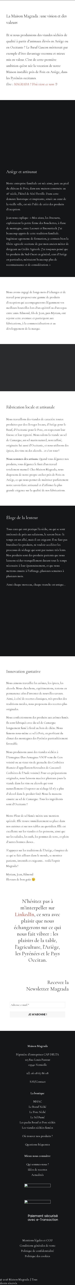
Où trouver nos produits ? (37, 1136)
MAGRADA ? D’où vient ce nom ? (35, 84)
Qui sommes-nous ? (37, 1164)
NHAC (37, 1101)
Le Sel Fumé (38, 1117)
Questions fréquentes (37, 1144)
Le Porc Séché (37, 1112)
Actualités (37, 1175)
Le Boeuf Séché (37, 1107)
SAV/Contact (38, 1082)
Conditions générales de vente (37, 1245)
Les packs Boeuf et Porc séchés (37, 1122)
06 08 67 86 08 (39, 1073)
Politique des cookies (37, 1256)
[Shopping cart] (56, 5)
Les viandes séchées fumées (37, 1127)
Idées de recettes (37, 1169)
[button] (67, 5)
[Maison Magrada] (13, 5)
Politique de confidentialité (37, 1251)
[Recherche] (51, 5)
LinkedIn (24, 914)
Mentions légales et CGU (37, 1240)
